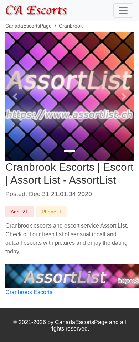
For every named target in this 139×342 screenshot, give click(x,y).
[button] (15, 96)
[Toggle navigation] (123, 10)
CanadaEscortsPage (28, 26)
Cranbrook (71, 26)
